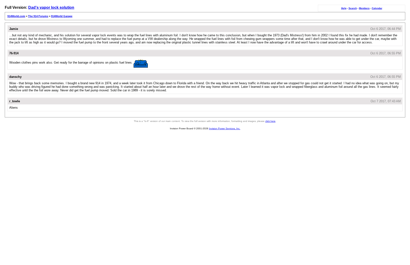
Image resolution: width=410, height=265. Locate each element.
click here (270, 121)
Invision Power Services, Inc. (224, 128)
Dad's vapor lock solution (51, 7)
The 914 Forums (38, 16)
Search (353, 8)
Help (343, 8)
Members (364, 8)
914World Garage (61, 16)
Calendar (377, 8)
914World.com (16, 16)
